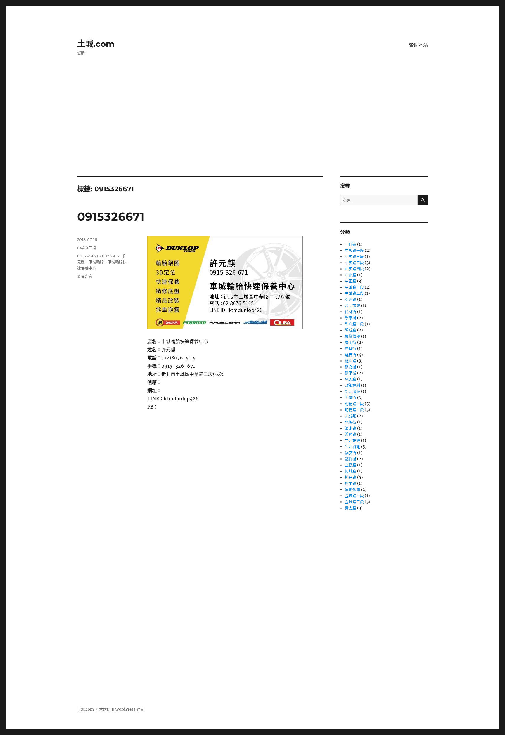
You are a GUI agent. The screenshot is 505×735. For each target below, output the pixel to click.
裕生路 (350, 483)
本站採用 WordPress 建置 (121, 709)
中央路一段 (354, 250)
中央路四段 (354, 268)
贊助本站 (418, 45)
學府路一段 (354, 324)
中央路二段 (354, 262)
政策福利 (352, 385)
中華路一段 (354, 287)
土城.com (95, 44)
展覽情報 (352, 336)
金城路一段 (354, 495)
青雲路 (350, 507)
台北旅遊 (352, 305)
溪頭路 (350, 434)
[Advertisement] (252, 132)
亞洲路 (350, 299)
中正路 (350, 281)
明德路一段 (354, 403)
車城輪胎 (96, 262)
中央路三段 (354, 256)
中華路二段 (86, 247)
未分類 (350, 415)
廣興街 (350, 348)
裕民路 (350, 477)
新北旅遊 (352, 391)
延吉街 (350, 354)
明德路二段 (354, 409)
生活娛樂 (352, 440)
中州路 (350, 274)
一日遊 (350, 244)
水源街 (350, 422)
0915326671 (111, 216)
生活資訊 (352, 446)
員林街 (350, 311)
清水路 (350, 428)
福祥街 (350, 458)
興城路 (350, 471)
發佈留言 (84, 276)
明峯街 (350, 397)
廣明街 (350, 342)
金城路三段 (354, 501)
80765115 (110, 255)
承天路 (350, 379)
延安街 (350, 366)
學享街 (350, 317)
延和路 (350, 360)
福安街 (350, 452)
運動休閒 (352, 489)
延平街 (350, 373)
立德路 (350, 465)
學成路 (350, 330)
